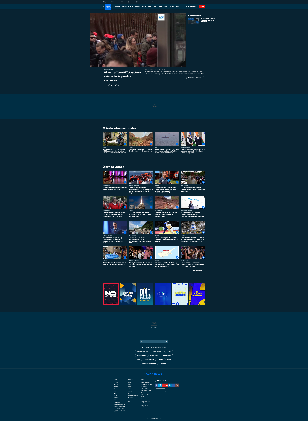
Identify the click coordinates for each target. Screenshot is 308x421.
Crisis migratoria (149, 359)
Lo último (117, 6)
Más (142, 379)
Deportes (157, 235)
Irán (156, 147)
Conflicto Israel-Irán (142, 351)
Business (137, 6)
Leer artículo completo (194, 77)
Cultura (155, 6)
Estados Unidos (141, 355)
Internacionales (185, 147)
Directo (202, 6)
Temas (115, 379)
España (169, 351)
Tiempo (130, 386)
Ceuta (138, 359)
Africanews (130, 397)
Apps (129, 393)
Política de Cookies (146, 390)
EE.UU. (131, 147)
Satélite (161, 359)
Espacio (157, 185)
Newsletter (160, 390)
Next (149, 6)
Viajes (144, 6)
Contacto (143, 396)
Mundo (130, 6)
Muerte (169, 359)
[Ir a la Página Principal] (108, 7)
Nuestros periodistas (119, 404)
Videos (172, 6)
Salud (166, 6)
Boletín (129, 384)
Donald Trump (154, 355)
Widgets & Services (133, 395)
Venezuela (163, 363)
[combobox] (160, 2)
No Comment (106, 185)
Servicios (130, 379)
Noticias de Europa (134, 185)
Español (106, 1)
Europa (124, 6)
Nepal (104, 147)
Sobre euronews (145, 382)
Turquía (157, 260)
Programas (117, 402)
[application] (138, 40)
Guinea (105, 260)
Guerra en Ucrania (158, 351)
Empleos (143, 399)
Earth (160, 6)
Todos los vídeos (197, 270)
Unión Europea (167, 355)
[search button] (152, 2)
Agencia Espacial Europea (149, 363)
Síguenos (130, 391)
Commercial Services (146, 384)
